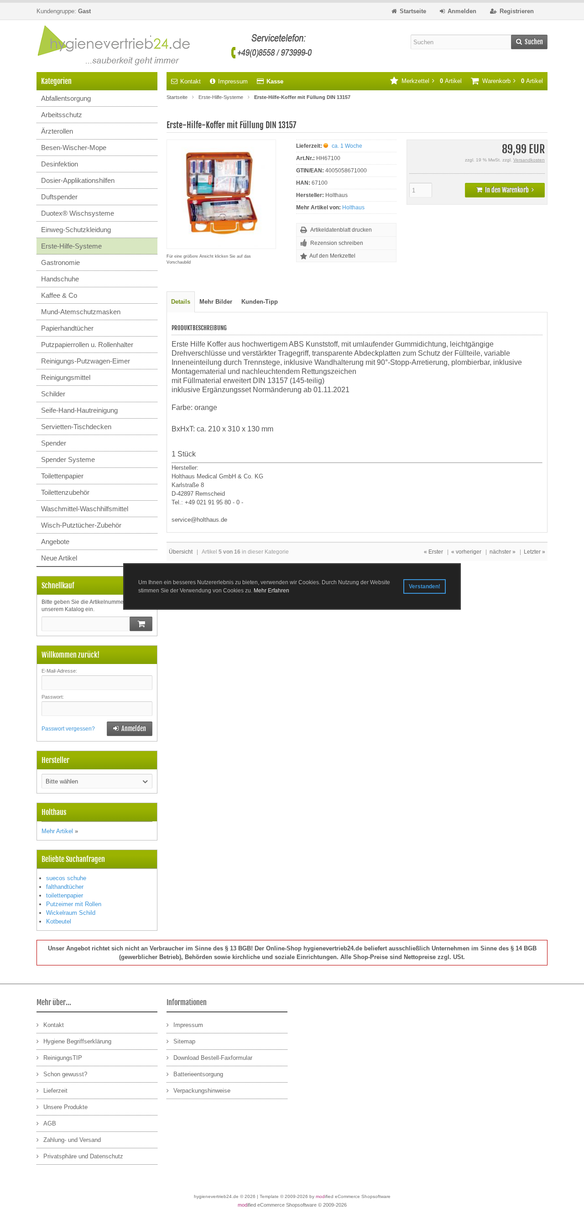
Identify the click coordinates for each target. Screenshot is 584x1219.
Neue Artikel (59, 558)
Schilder (53, 394)
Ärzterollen (57, 131)
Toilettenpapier (62, 476)
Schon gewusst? (65, 1074)
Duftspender (59, 197)
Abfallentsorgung (66, 98)
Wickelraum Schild (70, 912)
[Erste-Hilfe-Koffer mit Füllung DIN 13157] (221, 244)
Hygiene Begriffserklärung (77, 1041)
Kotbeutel (58, 921)
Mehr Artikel (57, 831)
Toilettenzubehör (65, 492)
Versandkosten (529, 159)
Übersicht (181, 552)
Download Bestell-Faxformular (212, 1057)
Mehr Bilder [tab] (215, 301)
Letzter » (534, 552)
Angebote (55, 541)
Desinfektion (59, 164)
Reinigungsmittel (65, 377)
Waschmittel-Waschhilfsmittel (84, 509)
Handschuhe (60, 279)
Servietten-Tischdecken (76, 427)
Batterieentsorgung (198, 1074)
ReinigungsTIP (62, 1057)
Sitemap (184, 1041)
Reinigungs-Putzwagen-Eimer (85, 361)
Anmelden (129, 729)
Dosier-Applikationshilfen (78, 180)
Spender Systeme (68, 459)
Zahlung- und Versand (72, 1139)
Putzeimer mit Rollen (73, 904)
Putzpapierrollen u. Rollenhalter (87, 344)
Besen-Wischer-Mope (73, 147)
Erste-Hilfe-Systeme (71, 246)
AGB (49, 1123)
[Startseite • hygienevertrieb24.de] (174, 46)
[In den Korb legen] (141, 624)
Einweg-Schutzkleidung (76, 229)
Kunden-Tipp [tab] (259, 301)
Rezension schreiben (336, 243)
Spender (53, 443)
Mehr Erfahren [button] (271, 590)
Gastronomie (60, 262)
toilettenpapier (64, 895)
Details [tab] (180, 301)
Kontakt (190, 81)
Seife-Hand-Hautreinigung (79, 410)
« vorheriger (466, 552)
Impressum (233, 81)
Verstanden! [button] (424, 586)
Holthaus (353, 207)
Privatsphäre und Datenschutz (83, 1156)
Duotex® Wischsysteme (77, 213)
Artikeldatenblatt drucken (341, 230)
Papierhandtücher (67, 328)
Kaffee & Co (59, 295)
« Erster (433, 552)
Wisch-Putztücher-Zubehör (81, 525)
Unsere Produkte (65, 1107)
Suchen (529, 42)
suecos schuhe (66, 878)
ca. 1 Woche (347, 146)
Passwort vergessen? (68, 729)
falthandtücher (64, 886)
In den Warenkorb (505, 190)
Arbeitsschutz (61, 115)
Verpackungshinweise (201, 1090)
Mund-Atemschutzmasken (80, 312)
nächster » (503, 552)
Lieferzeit (55, 1090)
